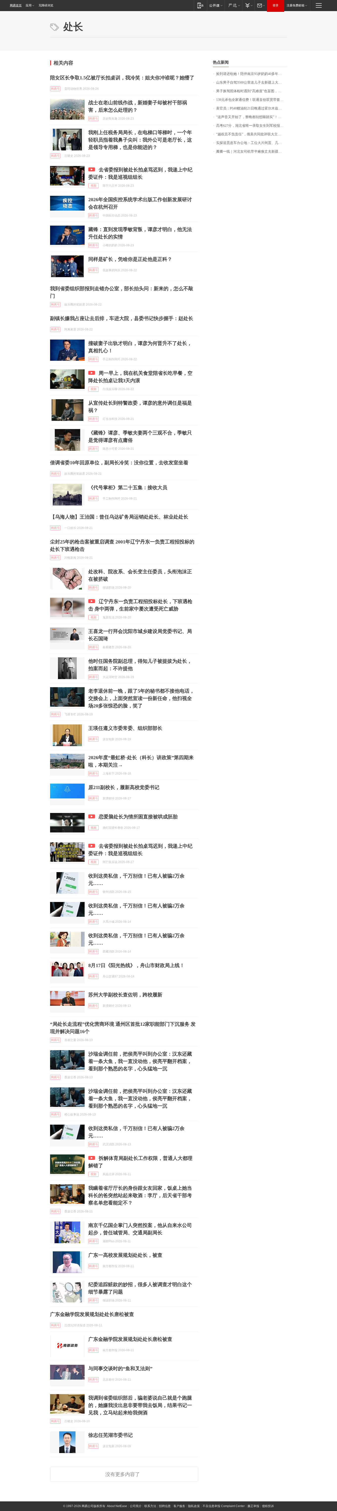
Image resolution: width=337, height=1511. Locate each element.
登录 (276, 5)
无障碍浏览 (45, 5)
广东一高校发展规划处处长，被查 (125, 1255)
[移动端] (200, 5)
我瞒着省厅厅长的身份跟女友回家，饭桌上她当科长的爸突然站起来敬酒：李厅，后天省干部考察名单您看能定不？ (140, 1195)
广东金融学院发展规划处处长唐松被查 (92, 1314)
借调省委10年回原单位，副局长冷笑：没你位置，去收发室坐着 (119, 462)
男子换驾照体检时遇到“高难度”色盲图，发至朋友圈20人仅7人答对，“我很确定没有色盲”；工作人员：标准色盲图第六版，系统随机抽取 (251, 91)
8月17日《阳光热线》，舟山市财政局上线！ (136, 965)
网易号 (55, 88)
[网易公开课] (216, 5)
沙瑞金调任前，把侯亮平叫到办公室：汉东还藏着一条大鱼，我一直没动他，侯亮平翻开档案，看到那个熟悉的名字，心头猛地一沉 (140, 1061)
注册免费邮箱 (295, 5)
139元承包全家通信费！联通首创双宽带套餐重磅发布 (251, 100)
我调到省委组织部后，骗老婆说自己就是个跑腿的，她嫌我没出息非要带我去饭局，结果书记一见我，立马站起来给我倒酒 (140, 1405)
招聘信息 (165, 1506)
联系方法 (150, 1506)
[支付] (248, 5)
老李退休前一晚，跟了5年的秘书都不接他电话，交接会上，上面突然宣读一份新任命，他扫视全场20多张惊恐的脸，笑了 (141, 698)
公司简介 (136, 1506)
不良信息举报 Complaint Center (224, 1506)
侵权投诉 (268, 1506)
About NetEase (117, 1506)
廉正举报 (253, 1506)
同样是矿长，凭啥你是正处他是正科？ (130, 259)
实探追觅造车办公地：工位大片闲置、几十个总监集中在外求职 (251, 143)
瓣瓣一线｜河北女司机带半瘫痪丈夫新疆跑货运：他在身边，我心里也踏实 (251, 151)
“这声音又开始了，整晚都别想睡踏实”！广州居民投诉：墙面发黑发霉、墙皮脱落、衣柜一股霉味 (251, 117)
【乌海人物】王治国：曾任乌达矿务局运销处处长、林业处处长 (119, 517)
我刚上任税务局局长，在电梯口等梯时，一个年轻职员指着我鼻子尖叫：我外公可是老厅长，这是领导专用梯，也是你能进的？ (140, 140)
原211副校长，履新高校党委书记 (123, 787)
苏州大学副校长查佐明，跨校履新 (125, 994)
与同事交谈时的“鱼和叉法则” (120, 1368)
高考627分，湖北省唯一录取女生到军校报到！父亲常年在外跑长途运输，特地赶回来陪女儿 (251, 125)
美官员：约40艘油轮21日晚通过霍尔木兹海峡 (250, 108)
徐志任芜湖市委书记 (110, 1435)
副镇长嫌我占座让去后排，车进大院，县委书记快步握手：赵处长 (121, 318)
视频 (93, 185)
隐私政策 (194, 1506)
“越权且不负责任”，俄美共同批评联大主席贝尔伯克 (251, 134)
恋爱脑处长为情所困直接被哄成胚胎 (138, 816)
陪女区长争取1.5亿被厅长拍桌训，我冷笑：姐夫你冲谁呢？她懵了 (122, 77)
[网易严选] (233, 5)
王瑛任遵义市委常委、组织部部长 (125, 728)
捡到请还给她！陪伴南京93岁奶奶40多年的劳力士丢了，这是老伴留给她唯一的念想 (251, 74)
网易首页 (16, 5)
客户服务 (179, 1506)
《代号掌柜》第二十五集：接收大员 (127, 487)
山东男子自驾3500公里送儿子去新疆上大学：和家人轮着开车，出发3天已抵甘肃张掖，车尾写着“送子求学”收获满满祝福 (251, 82)
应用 (29, 5)
